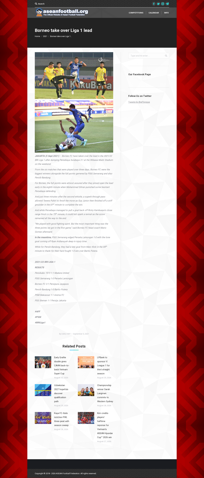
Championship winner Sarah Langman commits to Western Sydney (105, 393)
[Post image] (43, 362)
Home (37, 36)
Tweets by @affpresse (139, 102)
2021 (45, 36)
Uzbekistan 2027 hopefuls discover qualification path (61, 393)
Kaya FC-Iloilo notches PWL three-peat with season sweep (61, 419)
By (65, 334)
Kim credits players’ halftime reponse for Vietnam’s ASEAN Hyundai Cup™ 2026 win (105, 425)
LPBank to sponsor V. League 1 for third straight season (103, 365)
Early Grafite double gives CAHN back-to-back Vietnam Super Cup (61, 365)
